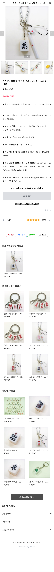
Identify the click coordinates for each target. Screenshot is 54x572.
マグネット (6, 522)
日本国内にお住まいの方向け (27, 204)
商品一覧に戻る (27, 497)
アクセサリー (7, 514)
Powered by (24, 547)
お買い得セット (8, 530)
